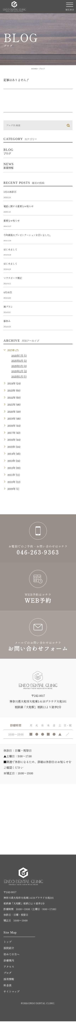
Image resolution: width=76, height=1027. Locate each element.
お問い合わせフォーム (38, 635)
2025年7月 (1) (19, 355)
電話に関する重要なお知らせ (18, 206)
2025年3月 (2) (19, 366)
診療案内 (9, 960)
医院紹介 (9, 948)
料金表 (7, 985)
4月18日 (8, 292)
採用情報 (9, 979)
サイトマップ (11, 991)
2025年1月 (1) (19, 376)
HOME (34, 69)
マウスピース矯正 (13, 278)
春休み (7, 321)
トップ (7, 941)
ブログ (7, 972)
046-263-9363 (38, 538)
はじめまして (10, 249)
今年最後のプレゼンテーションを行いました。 (28, 235)
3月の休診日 (10, 192)
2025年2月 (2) (19, 371)
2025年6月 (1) (19, 360)
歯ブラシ (8, 306)
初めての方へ (11, 954)
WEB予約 (38, 586)
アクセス (9, 966)
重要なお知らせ (12, 220)
